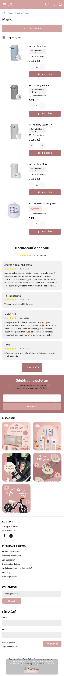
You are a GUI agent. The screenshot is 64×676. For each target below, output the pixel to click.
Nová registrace (8, 642)
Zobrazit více (32, 367)
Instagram (11, 536)
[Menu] (4, 4)
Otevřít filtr (32, 28)
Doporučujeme (14, 37)
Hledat (11, 601)
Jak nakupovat (8, 559)
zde (35, 666)
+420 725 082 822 (9, 530)
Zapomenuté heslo (10, 646)
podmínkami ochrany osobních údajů (32, 388)
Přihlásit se (52, 643)
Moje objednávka (9, 576)
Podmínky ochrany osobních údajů (17, 568)
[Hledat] (53, 4)
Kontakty (6, 572)
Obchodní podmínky (11, 564)
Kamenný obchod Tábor (12, 555)
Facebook (4, 536)
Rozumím (31, 671)
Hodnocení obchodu (32, 248)
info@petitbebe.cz (10, 526)
